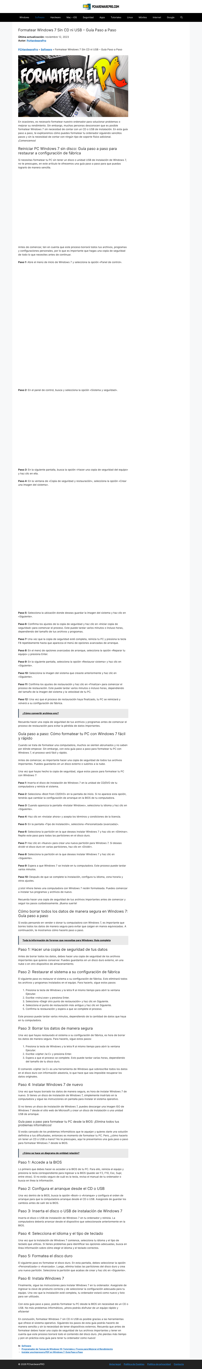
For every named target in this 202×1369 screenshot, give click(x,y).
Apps (102, 17)
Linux (130, 17)
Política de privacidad (159, 1364)
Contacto (179, 1364)
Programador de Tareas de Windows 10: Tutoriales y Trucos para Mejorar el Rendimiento (67, 1349)
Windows (24, 17)
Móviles (143, 17)
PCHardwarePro (28, 49)
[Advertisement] (73, 194)
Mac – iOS (72, 17)
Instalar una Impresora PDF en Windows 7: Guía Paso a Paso (52, 1352)
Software (40, 17)
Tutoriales (116, 17)
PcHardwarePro (36, 40)
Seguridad (88, 17)
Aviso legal (115, 1364)
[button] (181, 17)
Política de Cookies (134, 1364)
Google (170, 17)
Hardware (55, 17)
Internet (157, 17)
